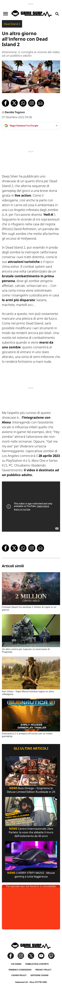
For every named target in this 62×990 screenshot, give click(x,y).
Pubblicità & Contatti (37, 964)
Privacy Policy (43, 969)
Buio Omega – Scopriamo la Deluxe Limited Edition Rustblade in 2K (31, 790)
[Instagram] (22, 955)
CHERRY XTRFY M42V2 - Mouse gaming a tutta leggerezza (31, 874)
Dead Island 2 (12, 24)
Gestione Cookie (39, 975)
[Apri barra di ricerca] (57, 14)
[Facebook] (12, 955)
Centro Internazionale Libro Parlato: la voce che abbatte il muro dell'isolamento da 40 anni (31, 832)
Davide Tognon (15, 112)
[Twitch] (51, 955)
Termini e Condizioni (19, 969)
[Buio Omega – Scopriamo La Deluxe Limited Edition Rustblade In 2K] (31, 770)
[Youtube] (43, 955)
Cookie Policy (19, 975)
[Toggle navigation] (5, 13)
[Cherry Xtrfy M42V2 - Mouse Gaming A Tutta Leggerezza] (31, 855)
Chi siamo (16, 964)
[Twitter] (32, 955)
